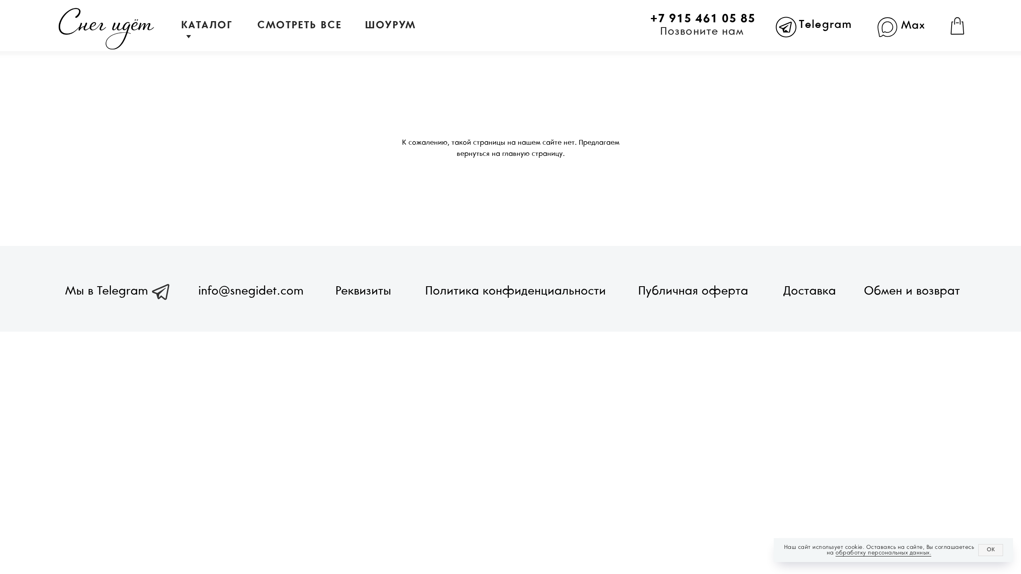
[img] (106, 29)
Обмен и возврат (912, 291)
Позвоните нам (702, 32)
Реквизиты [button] (363, 291)
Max (913, 26)
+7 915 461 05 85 (702, 19)
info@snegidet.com (251, 291)
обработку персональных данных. (883, 552)
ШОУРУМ (390, 25)
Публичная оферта (693, 291)
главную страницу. (533, 154)
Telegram (825, 25)
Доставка (809, 291)
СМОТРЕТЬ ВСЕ (299, 25)
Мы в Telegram (106, 291)
